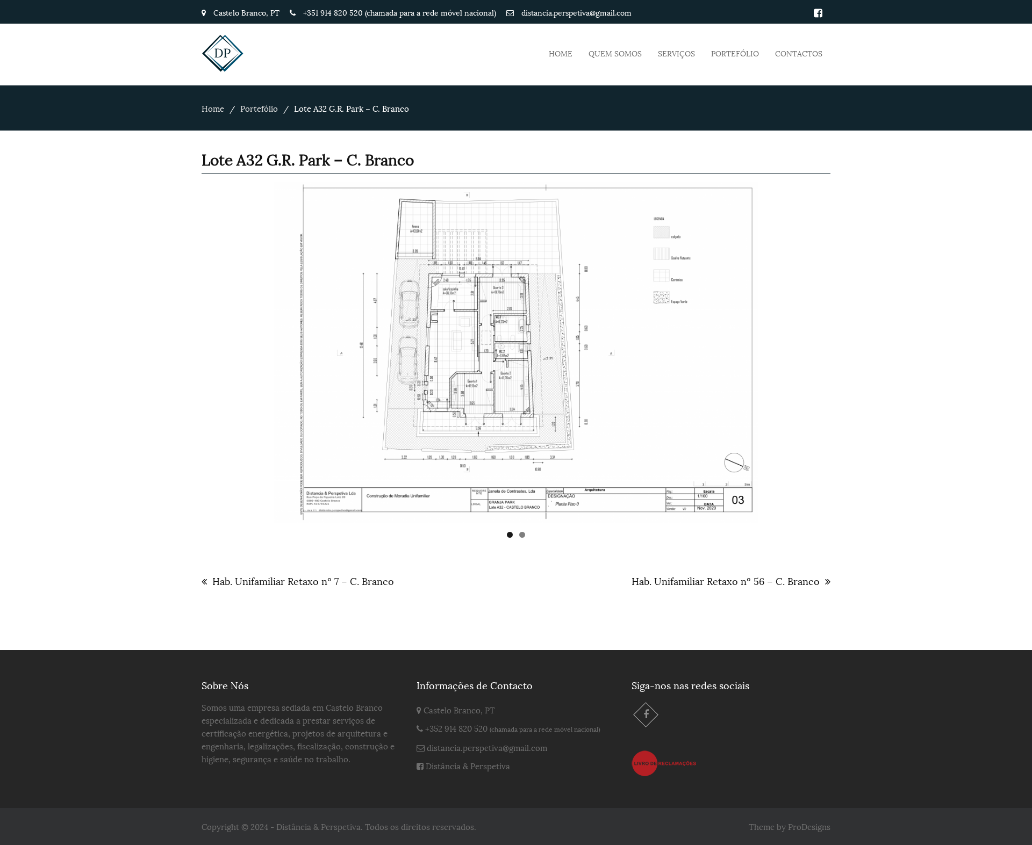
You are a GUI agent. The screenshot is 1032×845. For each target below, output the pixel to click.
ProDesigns (809, 826)
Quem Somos (615, 53)
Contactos (798, 53)
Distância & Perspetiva (468, 765)
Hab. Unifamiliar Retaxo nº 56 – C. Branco (726, 580)
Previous (255, 350)
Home (560, 53)
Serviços (676, 53)
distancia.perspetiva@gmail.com (487, 747)
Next (777, 350)
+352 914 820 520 (456, 727)
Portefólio (735, 53)
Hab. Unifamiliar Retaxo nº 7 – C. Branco (303, 580)
